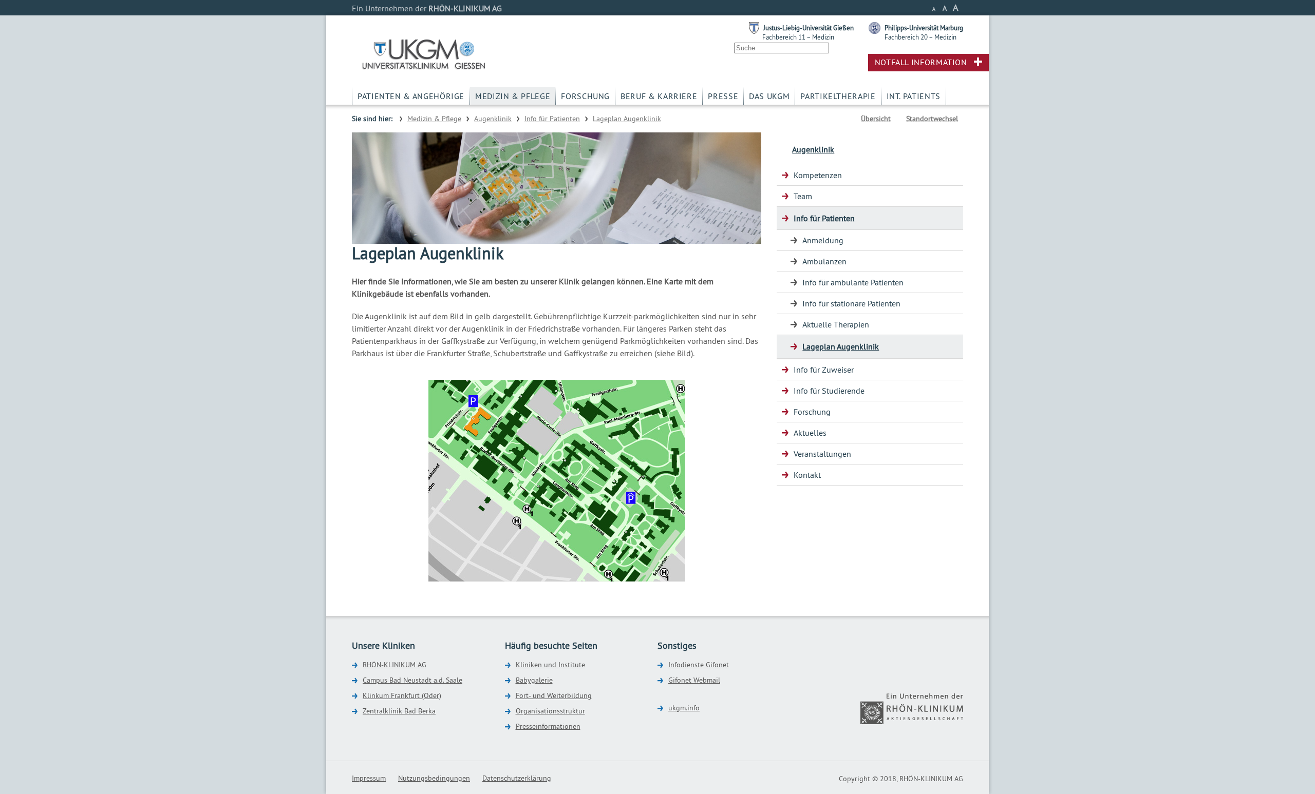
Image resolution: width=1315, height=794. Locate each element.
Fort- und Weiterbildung (554, 695)
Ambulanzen (824, 261)
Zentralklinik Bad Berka (399, 710)
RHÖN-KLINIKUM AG (394, 664)
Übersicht (876, 118)
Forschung (585, 96)
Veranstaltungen (822, 454)
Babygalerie (534, 680)
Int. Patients (914, 96)
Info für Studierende (829, 390)
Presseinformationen (548, 726)
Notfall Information (921, 62)
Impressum (369, 778)
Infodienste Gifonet (698, 664)
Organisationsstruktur (550, 710)
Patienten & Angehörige (411, 96)
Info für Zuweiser (824, 369)
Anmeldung (822, 240)
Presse (723, 96)
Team (803, 196)
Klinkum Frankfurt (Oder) (402, 695)
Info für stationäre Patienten (851, 303)
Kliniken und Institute (550, 664)
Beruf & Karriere (659, 96)
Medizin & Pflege (512, 96)
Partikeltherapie (837, 96)
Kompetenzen (818, 175)
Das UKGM (769, 96)
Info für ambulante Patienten (853, 282)
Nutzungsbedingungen (434, 778)
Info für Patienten (552, 118)
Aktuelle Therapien (835, 324)
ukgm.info (684, 707)
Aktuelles (810, 433)
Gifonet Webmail (694, 680)
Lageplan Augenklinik (627, 118)
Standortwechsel (932, 118)
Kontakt (807, 475)
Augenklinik (493, 118)
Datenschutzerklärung (516, 778)
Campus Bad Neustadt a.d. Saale (412, 680)
